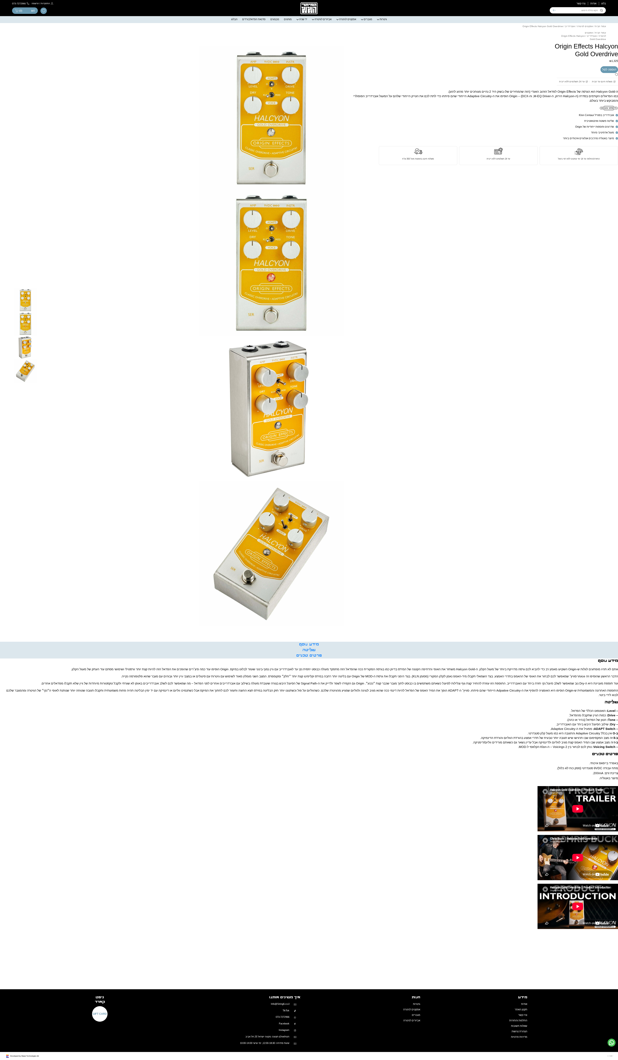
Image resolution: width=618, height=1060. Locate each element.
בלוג (603, 52)
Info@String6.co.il (280, 1052)
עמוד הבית (600, 75)
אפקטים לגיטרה (347, 68)
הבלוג (234, 68)
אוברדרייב (570, 75)
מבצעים (274, 68)
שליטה (309, 699)
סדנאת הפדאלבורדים (254, 68)
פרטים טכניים (309, 704)
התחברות (45, 52)
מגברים (368, 68)
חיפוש (554, 59)
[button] (616, 5)
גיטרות (383, 68)
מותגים (288, 68)
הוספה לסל (609, 118)
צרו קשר (580, 52)
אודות (593, 52)
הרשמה (35, 52)
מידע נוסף (309, 693)
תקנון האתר (521, 1058)
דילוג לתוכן (612, 1)
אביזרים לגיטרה (323, 68)
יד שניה (303, 68)
